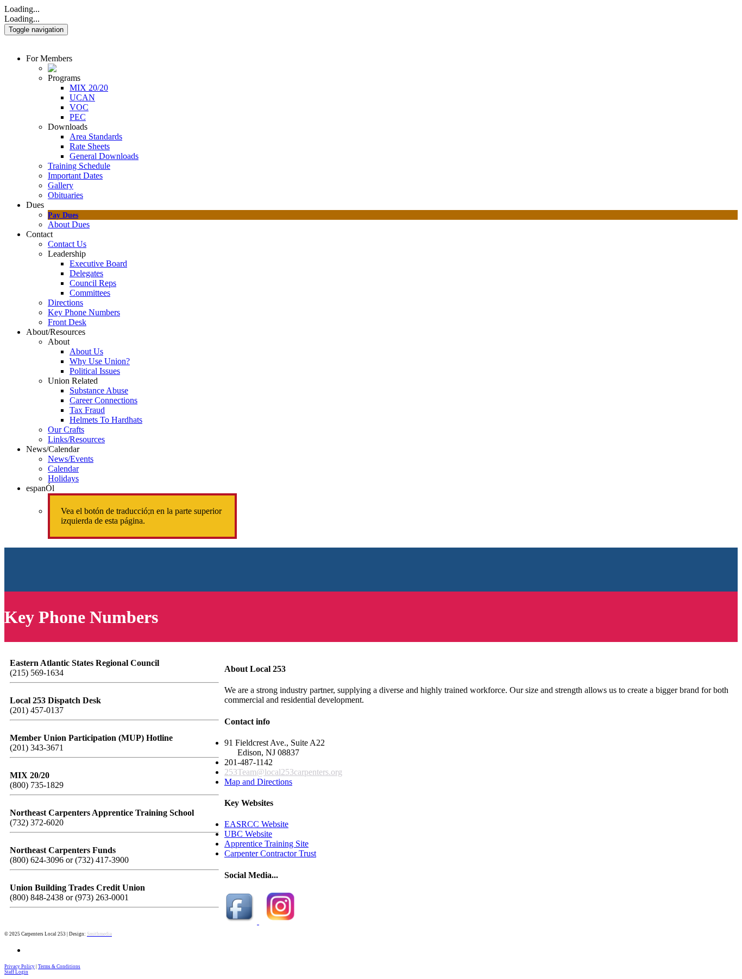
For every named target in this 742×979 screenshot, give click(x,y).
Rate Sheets (90, 146)
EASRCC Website (256, 824)
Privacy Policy (19, 966)
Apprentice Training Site (266, 843)
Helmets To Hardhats (106, 419)
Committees (90, 292)
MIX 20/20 (89, 87)
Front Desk (67, 322)
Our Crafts (66, 429)
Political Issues (95, 371)
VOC (79, 107)
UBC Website (248, 833)
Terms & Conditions (59, 966)
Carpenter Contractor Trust (270, 853)
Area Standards (96, 136)
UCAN (82, 97)
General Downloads (104, 156)
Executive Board (98, 263)
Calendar (63, 468)
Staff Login (16, 972)
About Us (86, 351)
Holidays (63, 478)
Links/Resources (76, 439)
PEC (78, 117)
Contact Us (67, 244)
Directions (65, 302)
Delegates (86, 273)
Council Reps (93, 283)
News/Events (70, 458)
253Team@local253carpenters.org (283, 772)
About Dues (69, 224)
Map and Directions (258, 781)
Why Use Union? (100, 361)
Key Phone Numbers (84, 312)
